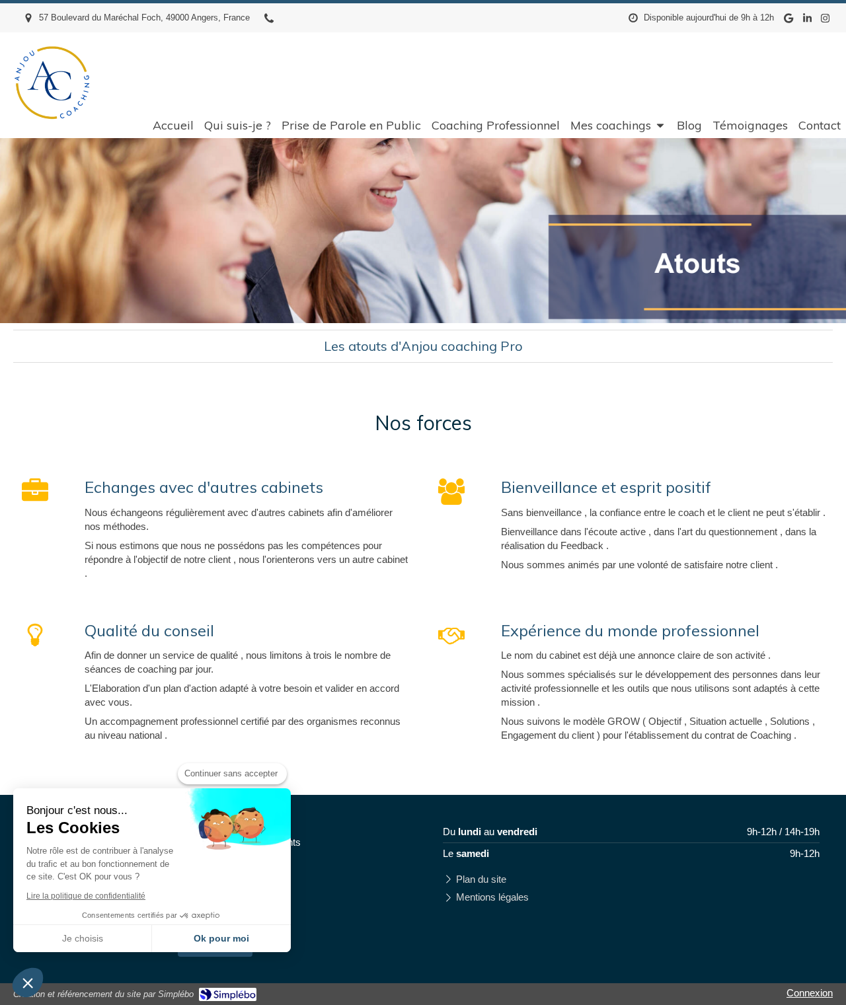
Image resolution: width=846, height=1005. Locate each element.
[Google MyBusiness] (788, 20)
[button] (28, 982)
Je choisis (82, 938)
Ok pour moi (221, 938)
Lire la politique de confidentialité (85, 896)
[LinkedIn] (807, 20)
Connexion (810, 992)
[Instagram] (825, 20)
